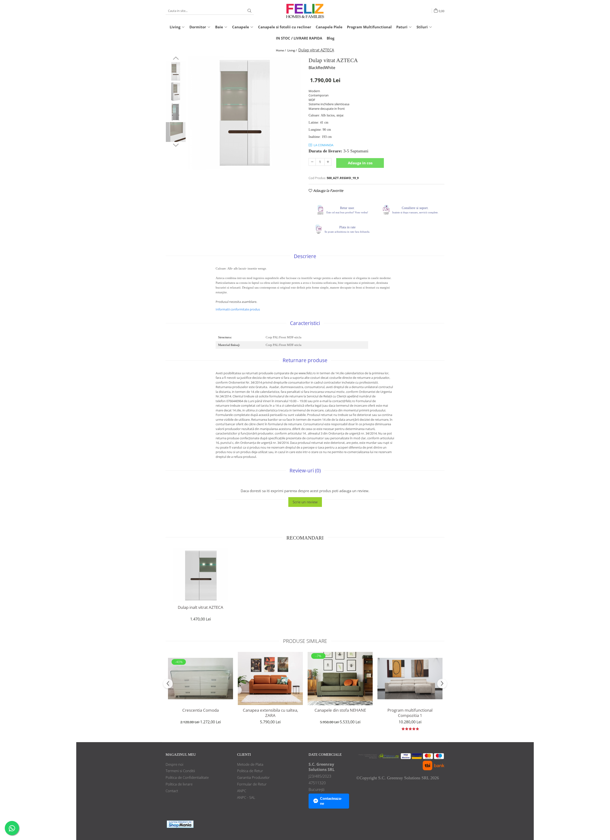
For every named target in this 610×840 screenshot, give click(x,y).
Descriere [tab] (305, 256)
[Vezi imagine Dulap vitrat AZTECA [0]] (176, 71)
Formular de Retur (252, 784)
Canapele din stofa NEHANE (340, 710)
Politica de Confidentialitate (187, 777)
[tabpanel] (244, 113)
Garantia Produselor (253, 777)
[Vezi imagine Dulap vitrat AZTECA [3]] (176, 132)
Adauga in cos (360, 162)
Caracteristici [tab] (305, 323)
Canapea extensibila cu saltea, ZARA (270, 713)
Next (176, 144)
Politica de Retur (250, 770)
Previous (176, 58)
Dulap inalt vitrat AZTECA (200, 607)
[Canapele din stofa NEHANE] (340, 678)
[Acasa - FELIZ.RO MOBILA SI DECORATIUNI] (305, 10)
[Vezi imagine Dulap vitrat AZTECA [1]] (176, 91)
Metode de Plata (250, 764)
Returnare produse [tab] (305, 360)
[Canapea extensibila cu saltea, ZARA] (270, 678)
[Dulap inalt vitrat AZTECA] (200, 575)
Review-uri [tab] (305, 470)
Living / (292, 50)
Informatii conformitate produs (238, 309)
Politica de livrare (179, 784)
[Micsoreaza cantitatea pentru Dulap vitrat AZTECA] (312, 162)
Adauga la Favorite (327, 190)
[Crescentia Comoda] (200, 679)
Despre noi (174, 764)
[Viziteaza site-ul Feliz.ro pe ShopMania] (180, 824)
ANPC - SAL (246, 797)
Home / (281, 50)
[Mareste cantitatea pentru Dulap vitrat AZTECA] (327, 162)
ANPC (241, 790)
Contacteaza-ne (331, 800)
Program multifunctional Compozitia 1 (409, 713)
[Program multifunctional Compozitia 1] (409, 678)
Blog (330, 38)
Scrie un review (305, 502)
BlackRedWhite (322, 67)
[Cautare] (249, 11)
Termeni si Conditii (180, 770)
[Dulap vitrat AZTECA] (244, 113)
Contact (172, 790)
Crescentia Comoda (200, 710)
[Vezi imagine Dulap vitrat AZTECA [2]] (176, 112)
